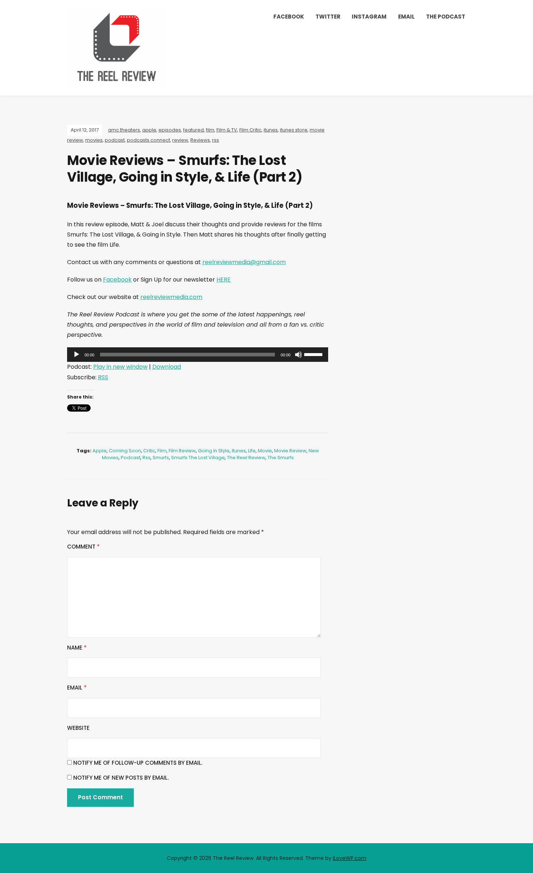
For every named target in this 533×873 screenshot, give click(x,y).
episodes (169, 129)
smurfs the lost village (198, 457)
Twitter (327, 16)
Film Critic (250, 129)
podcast (115, 140)
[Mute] (298, 354)
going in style (214, 450)
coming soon (125, 450)
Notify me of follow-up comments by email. (137, 763)
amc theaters (124, 129)
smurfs (161, 457)
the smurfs (281, 457)
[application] (197, 354)
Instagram (369, 16)
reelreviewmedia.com (171, 297)
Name (77, 647)
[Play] (76, 354)
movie (265, 450)
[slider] (314, 353)
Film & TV (226, 129)
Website (78, 728)
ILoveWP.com (350, 858)
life (252, 450)
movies (94, 140)
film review (182, 450)
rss (215, 140)
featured (193, 129)
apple (149, 129)
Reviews (200, 140)
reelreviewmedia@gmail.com (244, 262)
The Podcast (445, 16)
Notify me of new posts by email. (121, 777)
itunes (271, 129)
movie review (290, 450)
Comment (83, 546)
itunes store (293, 129)
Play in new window (120, 367)
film (210, 129)
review (180, 140)
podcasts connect (148, 140)
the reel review (246, 457)
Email (406, 16)
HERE (223, 279)
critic (149, 450)
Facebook (288, 16)
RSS (103, 377)
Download (166, 367)
